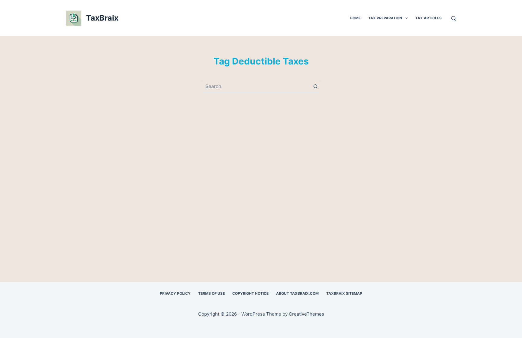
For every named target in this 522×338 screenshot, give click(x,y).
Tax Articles (428, 18)
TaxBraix (102, 17)
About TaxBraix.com (297, 293)
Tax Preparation (385, 18)
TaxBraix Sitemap (344, 293)
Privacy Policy (175, 293)
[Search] (453, 18)
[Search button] (315, 86)
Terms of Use (211, 293)
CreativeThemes (306, 314)
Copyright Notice (250, 293)
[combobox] (255, 86)
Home (355, 18)
